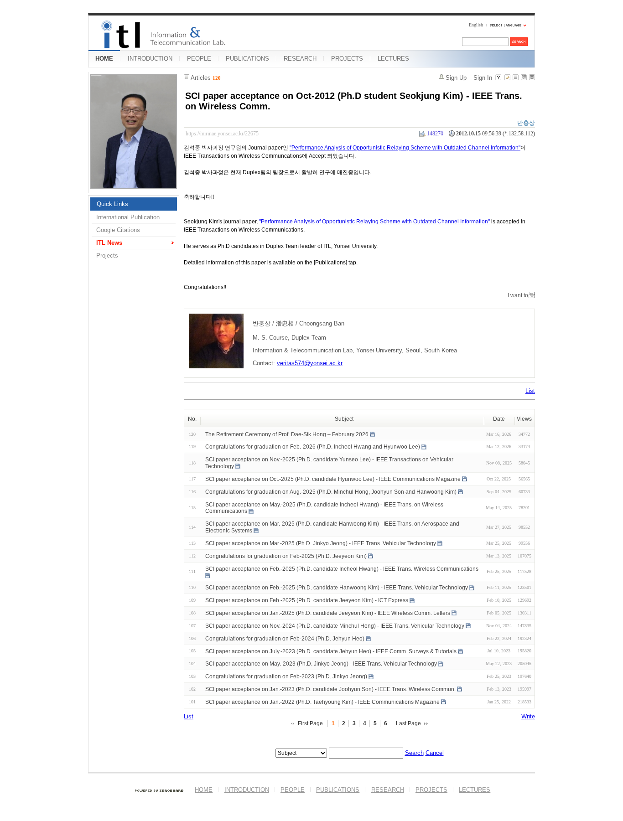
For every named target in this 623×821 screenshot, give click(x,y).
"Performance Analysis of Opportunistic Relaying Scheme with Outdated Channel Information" (405, 148)
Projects (107, 255)
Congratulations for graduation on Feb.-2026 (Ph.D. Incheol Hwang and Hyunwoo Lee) (312, 447)
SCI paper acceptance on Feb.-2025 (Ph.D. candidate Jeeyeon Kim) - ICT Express (306, 600)
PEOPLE (199, 58)
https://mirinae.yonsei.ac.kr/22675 (222, 133)
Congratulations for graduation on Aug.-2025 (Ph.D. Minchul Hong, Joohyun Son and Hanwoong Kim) (331, 492)
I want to (518, 295)
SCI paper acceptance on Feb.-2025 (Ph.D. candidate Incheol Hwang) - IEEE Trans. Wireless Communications (341, 568)
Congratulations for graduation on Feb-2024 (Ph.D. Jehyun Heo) (284, 638)
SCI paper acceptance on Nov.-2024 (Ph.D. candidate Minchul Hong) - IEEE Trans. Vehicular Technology (334, 626)
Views (524, 419)
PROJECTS (347, 58)
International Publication (128, 217)
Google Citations (118, 230)
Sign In (482, 77)
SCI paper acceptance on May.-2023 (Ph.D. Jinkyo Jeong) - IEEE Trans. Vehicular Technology (321, 664)
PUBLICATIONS (247, 58)
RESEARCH (300, 58)
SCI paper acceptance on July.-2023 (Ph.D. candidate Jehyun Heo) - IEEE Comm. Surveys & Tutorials (331, 651)
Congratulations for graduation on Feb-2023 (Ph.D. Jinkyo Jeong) (286, 676)
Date (499, 419)
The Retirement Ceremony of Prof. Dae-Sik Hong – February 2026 (287, 434)
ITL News (109, 242)
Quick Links (112, 204)
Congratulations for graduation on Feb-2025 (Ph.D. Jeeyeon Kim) (286, 556)
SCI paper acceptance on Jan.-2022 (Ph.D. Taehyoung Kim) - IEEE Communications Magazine (322, 702)
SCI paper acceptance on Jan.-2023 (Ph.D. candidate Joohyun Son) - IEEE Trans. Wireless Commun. (330, 689)
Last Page (408, 723)
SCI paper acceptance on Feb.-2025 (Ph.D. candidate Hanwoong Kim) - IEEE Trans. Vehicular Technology (336, 587)
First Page (310, 723)
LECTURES (393, 58)
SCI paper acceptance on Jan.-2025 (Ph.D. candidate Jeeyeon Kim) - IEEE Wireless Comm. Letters (327, 613)
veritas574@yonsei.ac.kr (310, 363)
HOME (104, 58)
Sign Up (456, 77)
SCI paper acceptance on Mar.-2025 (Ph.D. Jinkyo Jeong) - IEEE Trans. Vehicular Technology (320, 543)
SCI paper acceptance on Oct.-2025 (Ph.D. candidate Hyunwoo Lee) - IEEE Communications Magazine (333, 479)
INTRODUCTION (150, 58)
